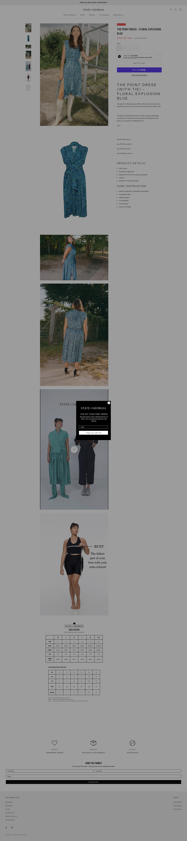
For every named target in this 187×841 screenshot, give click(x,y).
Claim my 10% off (93, 433)
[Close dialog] (109, 403)
